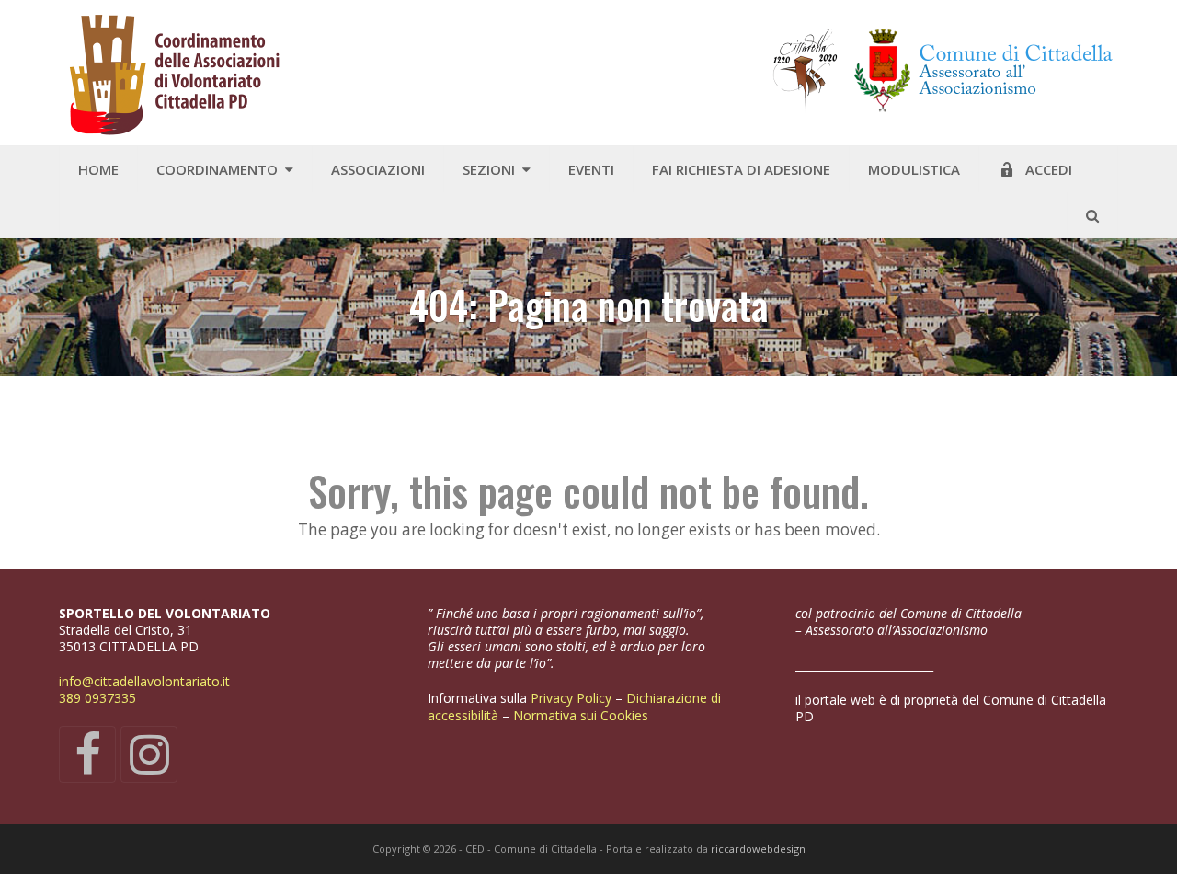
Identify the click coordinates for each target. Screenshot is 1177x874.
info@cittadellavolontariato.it (144, 681)
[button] (1092, 215)
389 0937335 (97, 698)
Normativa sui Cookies (582, 715)
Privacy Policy (573, 698)
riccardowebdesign (758, 849)
